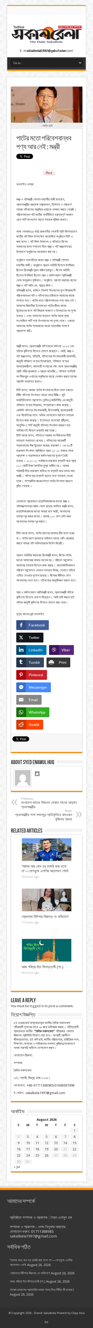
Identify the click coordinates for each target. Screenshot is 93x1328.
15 (74, 1143)
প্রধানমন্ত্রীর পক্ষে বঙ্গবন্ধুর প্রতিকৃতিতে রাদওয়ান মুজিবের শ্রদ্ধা (43, 815)
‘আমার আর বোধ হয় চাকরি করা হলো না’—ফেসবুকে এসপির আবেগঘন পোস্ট (44, 868)
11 (37, 1143)
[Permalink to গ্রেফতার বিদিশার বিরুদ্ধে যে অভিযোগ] (46, 900)
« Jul (17, 1167)
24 (28, 1155)
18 (37, 1149)
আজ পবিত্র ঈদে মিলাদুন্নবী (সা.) (42, 967)
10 (28, 1143)
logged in (37, 1006)
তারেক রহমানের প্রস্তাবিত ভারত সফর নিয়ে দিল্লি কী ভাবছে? (42, 1290)
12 (46, 1143)
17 (28, 1149)
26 (46, 1155)
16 (18, 1149)
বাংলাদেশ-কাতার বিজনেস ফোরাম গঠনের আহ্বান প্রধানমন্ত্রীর (49, 803)
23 (18, 1155)
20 (56, 1149)
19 (46, 1149)
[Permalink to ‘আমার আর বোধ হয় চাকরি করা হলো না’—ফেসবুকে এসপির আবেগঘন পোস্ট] (46, 849)
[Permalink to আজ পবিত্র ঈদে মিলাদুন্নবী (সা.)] (46, 950)
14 (65, 1143)
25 (37, 1155)
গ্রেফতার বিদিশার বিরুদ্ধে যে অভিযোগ (44, 916)
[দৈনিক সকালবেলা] (46, 44)
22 (74, 1149)
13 (56, 1143)
